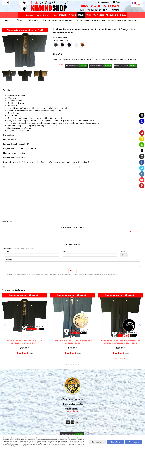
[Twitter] (141, 168)
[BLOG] (141, 156)
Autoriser (83, 65)
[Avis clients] (141, 144)
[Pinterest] (141, 185)
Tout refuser (115, 442)
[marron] (62, 45)
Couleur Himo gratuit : (61, 40)
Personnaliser (97, 442)
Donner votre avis (136, 232)
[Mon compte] (141, 121)
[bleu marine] (69, 45)
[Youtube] (141, 179)
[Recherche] (141, 133)
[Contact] (141, 127)
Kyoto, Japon (72, 410)
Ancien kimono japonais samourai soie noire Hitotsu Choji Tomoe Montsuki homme (120, 342)
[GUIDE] (141, 150)
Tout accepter (134, 442)
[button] (44, 76)
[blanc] (76, 45)
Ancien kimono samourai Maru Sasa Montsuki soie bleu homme (73, 342)
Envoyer (73, 271)
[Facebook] (141, 162)
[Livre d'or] (141, 139)
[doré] (82, 45)
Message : (9, 260)
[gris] (56, 45)
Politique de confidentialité (18, 446)
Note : (123, 251)
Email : (8, 251)
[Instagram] (141, 174)
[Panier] (141, 115)
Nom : (65, 251)
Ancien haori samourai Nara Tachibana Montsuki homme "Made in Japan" (24, 342)
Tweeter (61, 64)
